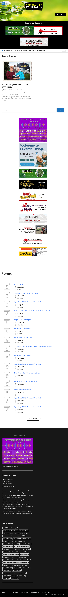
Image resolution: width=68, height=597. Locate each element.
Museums (24, 554)
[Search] (60, 110)
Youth (15, 578)
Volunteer (21, 575)
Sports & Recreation (10, 573)
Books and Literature (10, 530)
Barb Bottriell (7, 90)
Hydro (15, 552)
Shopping (17, 570)
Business (23, 530)
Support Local (6, 481)
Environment (8, 541)
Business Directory (8, 479)
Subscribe (14, 592)
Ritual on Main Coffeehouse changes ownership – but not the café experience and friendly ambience (17, 506)
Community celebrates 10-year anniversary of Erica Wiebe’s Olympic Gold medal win (17, 513)
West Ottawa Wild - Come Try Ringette (26, 293)
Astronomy (14, 528)
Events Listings (7, 483)
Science (26, 568)
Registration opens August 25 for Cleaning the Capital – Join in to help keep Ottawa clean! (32, 50)
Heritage (26, 549)
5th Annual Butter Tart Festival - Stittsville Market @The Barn (33, 346)
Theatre (22, 573)
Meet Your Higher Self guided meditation (27, 373)
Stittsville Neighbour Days (22, 390)
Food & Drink (25, 544)
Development (20, 536)
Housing (6, 552)
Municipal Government (10, 554)
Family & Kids (20, 541)
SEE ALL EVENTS (33, 419)
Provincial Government (19, 565)
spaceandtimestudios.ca (10, 467)
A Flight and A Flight (20, 284)
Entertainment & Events (22, 538)
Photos (6, 562)
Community (8, 533)
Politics (6, 565)
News (6, 560)
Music (6, 557)
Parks (15, 560)
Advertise (24, 592)
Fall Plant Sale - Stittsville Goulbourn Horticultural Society (32, 311)
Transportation (8, 575)
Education (7, 538)
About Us (46, 592)
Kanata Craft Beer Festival (22, 329)
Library (23, 552)
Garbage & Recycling (22, 546)
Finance (6, 544)
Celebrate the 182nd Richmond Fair (25, 381)
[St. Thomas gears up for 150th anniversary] (17, 70)
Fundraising (7, 546)
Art (5, 528)
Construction (7, 536)
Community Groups (22, 533)
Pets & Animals (25, 560)
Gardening (7, 549)
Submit (4, 592)
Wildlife (6, 578)
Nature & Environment (19, 557)
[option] (35, 51)
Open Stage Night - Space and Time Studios (28, 302)
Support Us (35, 592)
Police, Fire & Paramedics (20, 562)
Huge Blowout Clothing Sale (23, 320)
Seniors (6, 570)
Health (17, 549)
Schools (17, 568)
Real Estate (7, 568)
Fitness (15, 544)
